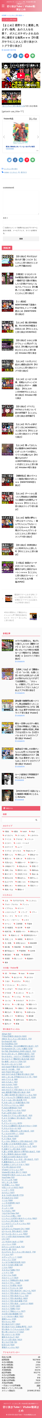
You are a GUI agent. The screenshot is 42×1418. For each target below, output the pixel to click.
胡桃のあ (8, 1020)
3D (6, 973)
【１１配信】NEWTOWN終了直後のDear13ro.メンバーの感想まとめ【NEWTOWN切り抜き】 (25, 307)
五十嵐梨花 (9, 928)
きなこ (27, 981)
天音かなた (9, 862)
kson (22, 973)
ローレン (8, 924)
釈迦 (17, 1024)
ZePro (7, 977)
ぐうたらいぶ (10, 985)
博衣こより (22, 855)
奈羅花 (20, 939)
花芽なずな (33, 1020)
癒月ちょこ (34, 878)
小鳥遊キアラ (10, 866)
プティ (34, 912)
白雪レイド (9, 1016)
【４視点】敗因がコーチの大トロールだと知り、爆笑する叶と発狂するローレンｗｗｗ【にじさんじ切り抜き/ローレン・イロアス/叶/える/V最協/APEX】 (26, 572)
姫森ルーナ (22, 862)
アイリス (8, 839)
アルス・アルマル (11, 904)
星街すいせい (22, 870)
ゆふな (7, 997)
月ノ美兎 (8, 943)
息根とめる (33, 1008)
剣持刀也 (8, 931)
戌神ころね (9, 870)
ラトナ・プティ (23, 916)
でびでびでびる (18, 900)
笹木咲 (32, 951)
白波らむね (31, 1012)
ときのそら (34, 835)
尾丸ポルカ (23, 866)
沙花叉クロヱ (22, 874)
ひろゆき (8, 993)
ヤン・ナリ (9, 916)
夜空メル (8, 859)
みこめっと (20, 993)
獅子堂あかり (10, 951)
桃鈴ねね (35, 870)
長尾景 (7, 959)
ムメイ (20, 847)
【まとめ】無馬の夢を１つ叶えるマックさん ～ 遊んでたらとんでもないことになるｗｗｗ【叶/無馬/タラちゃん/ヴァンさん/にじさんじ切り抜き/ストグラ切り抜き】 (26, 527)
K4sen (14, 973)
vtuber (6, 172)
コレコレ (8, 1000)
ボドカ (7, 1004)
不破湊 (29, 924)
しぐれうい (23, 985)
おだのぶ (17, 981)
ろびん (27, 997)
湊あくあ (35, 874)
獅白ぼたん (22, 878)
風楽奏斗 (30, 959)
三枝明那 (19, 924)
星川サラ (24, 172)
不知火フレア (30, 851)
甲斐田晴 (22, 951)
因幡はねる (9, 1008)
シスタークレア (10, 912)
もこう (31, 993)
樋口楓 (7, 947)
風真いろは (9, 889)
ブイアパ (32, 1000)
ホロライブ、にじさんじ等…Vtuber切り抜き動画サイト (21, 1403)
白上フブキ (9, 882)
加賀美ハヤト (21, 931)
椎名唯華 (33, 943)
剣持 (28, 928)
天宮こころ (9, 939)
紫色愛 (31, 1016)
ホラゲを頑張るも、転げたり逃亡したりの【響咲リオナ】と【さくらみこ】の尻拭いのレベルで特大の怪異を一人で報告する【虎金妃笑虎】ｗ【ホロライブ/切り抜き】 (27, 650)
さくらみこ (22, 835)
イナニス (30, 839)
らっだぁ (17, 997)
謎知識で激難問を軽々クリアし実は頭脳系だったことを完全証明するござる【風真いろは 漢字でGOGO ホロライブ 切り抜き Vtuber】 (27, 707)
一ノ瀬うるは (19, 1004)
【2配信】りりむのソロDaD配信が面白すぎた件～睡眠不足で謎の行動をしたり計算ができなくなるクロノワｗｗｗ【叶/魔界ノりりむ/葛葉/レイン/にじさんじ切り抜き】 (26, 283)
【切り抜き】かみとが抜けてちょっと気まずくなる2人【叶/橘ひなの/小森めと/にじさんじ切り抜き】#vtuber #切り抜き (26, 346)
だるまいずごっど (24, 989)
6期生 (16, 831)
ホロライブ (9, 847)
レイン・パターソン (12, 920)
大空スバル (31, 859)
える (6, 900)
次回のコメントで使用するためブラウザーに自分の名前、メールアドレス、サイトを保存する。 (20, 230)
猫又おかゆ (9, 878)
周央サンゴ (15, 935)
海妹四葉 (17, 947)
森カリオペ (9, 874)
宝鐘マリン (34, 862)
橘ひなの (8, 1012)
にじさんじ (13, 172)
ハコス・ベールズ (22, 843)
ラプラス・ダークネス (13, 851)
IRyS (33, 831)
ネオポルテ (20, 1000)
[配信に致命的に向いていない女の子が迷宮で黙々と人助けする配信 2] (20, 133)
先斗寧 (20, 928)
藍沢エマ (8, 1024)
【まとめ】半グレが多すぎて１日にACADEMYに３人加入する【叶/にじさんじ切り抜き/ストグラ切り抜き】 (26, 430)
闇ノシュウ (18, 959)
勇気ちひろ (34, 931)
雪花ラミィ (34, 886)
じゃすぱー (9, 989)
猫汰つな (19, 1012)
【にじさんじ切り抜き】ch (13, 106)
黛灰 (6, 962)
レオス (26, 920)
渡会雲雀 (28, 947)
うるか (7, 981)
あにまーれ (18, 977)
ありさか (30, 977)
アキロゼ (19, 839)
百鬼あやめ (34, 882)
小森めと (21, 1008)
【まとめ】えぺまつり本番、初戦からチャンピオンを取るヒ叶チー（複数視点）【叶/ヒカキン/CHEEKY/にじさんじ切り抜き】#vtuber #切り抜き (26, 388)
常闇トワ (35, 866)
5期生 (7, 831)
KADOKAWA (10, 149)
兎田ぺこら (9, 855)
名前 (5, 218)
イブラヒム (9, 908)
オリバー (21, 908)
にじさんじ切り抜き (11, 169)
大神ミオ (19, 859)
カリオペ (8, 843)
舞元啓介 (8, 955)
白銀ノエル (22, 882)
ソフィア (24, 912)
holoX (25, 831)
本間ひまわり (21, 943)
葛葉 (17, 955)
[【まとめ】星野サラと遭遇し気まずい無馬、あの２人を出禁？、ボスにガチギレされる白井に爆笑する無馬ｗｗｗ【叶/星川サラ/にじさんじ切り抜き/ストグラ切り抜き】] (21, 55)
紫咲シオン (9, 886)
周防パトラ (33, 1004)
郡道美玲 (27, 955)
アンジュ (25, 904)
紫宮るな (21, 1016)
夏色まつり (34, 855)
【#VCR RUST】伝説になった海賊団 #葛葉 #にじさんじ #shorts (27, 794)
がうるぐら (9, 835)
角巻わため (22, 886)
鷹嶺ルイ (21, 889)
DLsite (33, 118)
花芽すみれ (20, 1020)
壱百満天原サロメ (30, 935)
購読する (9, 808)
